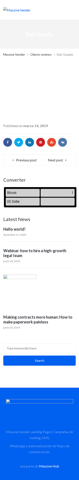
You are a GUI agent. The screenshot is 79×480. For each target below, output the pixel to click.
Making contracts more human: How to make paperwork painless (37, 319)
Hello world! (14, 229)
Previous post (26, 160)
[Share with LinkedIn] (29, 142)
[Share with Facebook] (7, 142)
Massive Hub (49, 466)
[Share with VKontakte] (62, 142)
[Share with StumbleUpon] (51, 142)
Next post (55, 160)
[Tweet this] (18, 142)
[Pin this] (40, 142)
